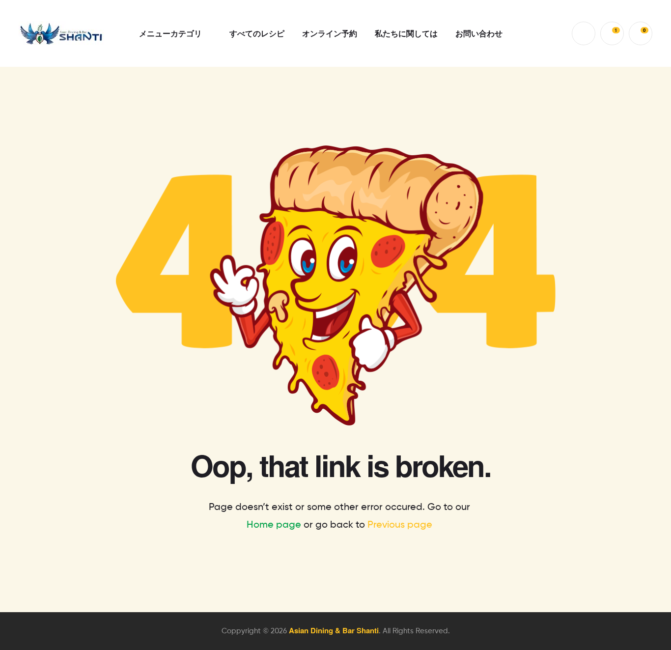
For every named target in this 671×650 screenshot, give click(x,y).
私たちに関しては (406, 33)
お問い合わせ (479, 33)
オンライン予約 (329, 33)
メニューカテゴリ (170, 33)
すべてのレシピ (256, 33)
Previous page (399, 525)
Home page (274, 525)
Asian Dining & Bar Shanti (334, 630)
